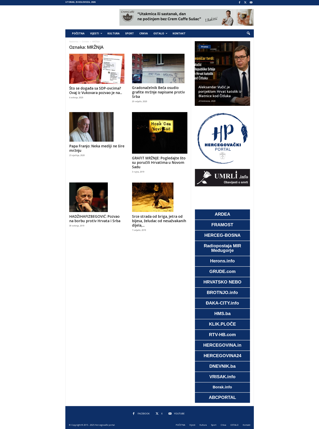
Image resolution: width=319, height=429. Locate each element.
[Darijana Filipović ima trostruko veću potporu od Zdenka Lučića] (230, 73)
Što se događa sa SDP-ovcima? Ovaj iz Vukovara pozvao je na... (95, 90)
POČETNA (78, 33)
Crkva (143, 33)
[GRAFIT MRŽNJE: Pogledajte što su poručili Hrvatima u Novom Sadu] (159, 133)
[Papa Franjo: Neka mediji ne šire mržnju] (97, 127)
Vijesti (94, 33)
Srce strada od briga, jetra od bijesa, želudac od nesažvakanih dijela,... (159, 221)
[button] (248, 33)
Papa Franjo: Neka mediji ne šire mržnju (96, 148)
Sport (129, 33)
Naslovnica (73, 41)
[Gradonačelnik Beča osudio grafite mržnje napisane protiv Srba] (159, 68)
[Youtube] (251, 2)
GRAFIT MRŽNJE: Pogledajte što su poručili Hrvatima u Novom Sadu (159, 162)
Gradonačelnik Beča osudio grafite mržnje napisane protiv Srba (158, 92)
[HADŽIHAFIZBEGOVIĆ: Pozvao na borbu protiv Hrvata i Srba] (97, 197)
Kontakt (179, 33)
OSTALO (158, 33)
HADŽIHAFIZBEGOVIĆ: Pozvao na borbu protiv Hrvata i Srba (94, 218)
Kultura (113, 33)
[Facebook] (239, 2)
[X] (245, 2)
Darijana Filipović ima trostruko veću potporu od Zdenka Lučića (228, 91)
